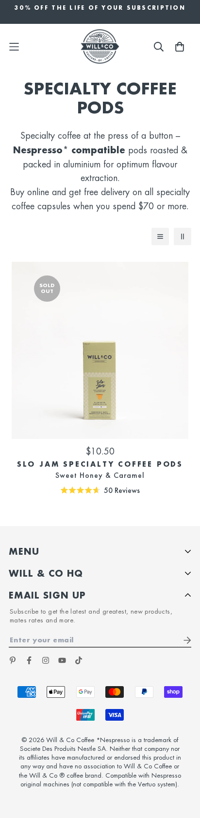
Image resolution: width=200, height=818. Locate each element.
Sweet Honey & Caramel (100, 475)
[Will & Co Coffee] (100, 46)
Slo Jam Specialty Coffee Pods (100, 464)
